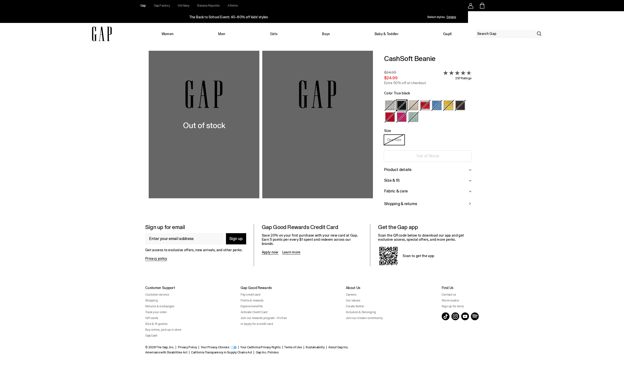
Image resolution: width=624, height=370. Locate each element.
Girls (274, 34)
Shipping (151, 300)
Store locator (450, 300)
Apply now (270, 252)
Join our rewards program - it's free (264, 318)
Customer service (157, 294)
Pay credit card (251, 294)
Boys (326, 34)
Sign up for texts (453, 306)
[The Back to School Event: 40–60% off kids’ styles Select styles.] (228, 17)
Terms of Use (293, 347)
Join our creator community (364, 318)
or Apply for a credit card (257, 324)
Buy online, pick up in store (163, 329)
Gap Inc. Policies (267, 352)
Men (221, 34)
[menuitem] (167, 34)
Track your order (156, 312)
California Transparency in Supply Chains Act (221, 352)
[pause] (618, 17)
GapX (447, 34)
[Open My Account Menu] (470, 5)
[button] (261, 133)
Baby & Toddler (387, 34)
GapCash (151, 335)
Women (168, 34)
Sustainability (315, 347)
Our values (353, 300)
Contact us (449, 294)
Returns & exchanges (160, 306)
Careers (351, 294)
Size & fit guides (156, 324)
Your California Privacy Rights (260, 347)
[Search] (539, 34)
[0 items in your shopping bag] (482, 5)
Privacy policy (156, 258)
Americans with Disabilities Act (166, 352)
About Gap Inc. (338, 347)
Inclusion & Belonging (361, 312)
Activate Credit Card (254, 312)
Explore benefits (252, 306)
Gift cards (151, 318)
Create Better (355, 306)
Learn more (291, 252)
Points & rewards (252, 300)
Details (451, 17)
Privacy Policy (187, 347)
